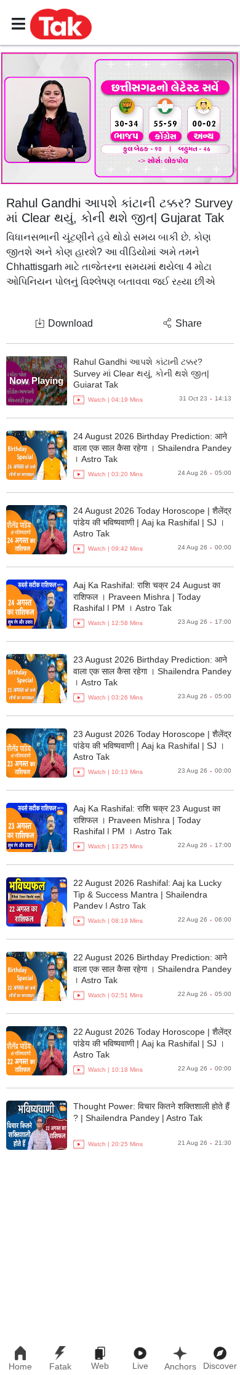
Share (188, 323)
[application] (120, 118)
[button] (61, 23)
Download (70, 323)
